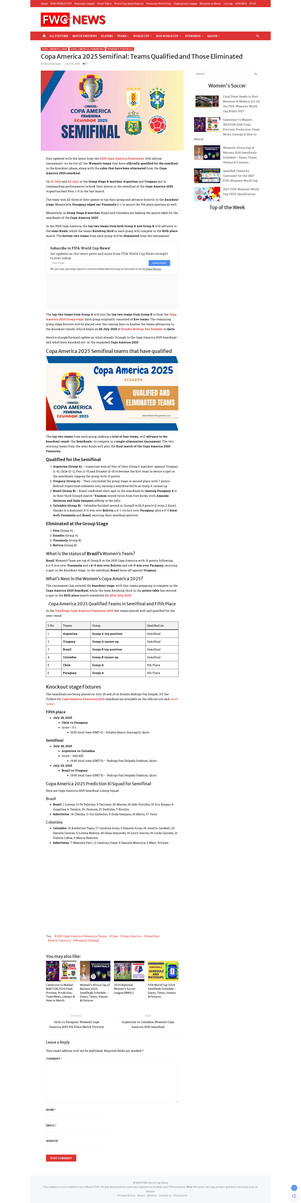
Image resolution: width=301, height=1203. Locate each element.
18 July (56, 181)
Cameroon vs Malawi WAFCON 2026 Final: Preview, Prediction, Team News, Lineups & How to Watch (60, 992)
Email (51, 1125)
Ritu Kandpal (52, 63)
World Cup (141, 36)
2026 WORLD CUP (61, 3)
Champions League (185, 3)
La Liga (228, 3)
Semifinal (153, 936)
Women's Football (120, 49)
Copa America (132, 936)
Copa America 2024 (54, 49)
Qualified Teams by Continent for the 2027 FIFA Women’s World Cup (240, 175)
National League (84, 3)
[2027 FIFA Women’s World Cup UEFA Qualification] (207, 195)
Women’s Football (87, 940)
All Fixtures (58, 36)
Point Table (104, 3)
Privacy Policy (126, 1195)
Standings (192, 36)
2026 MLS (241, 3)
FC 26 (252, 3)
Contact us (165, 1195)
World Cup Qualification (129, 3)
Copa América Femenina (87, 49)
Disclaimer (180, 1195)
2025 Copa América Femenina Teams (81, 936)
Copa (114, 936)
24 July (73, 181)
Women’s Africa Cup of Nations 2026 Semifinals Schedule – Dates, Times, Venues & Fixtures (95, 992)
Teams (121, 36)
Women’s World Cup (158, 3)
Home (141, 1195)
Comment (54, 1058)
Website (52, 1141)
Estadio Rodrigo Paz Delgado (142, 329)
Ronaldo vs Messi (210, 3)
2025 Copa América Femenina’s (122, 158)
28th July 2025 (120, 595)
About (44, 3)
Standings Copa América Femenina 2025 (84, 610)
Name (51, 1109)
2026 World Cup (167, 36)
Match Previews (84, 36)
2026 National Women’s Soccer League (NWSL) (125, 988)
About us (152, 1195)
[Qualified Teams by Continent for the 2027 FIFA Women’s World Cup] (207, 176)
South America (60, 940)
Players (107, 36)
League (212, 36)
